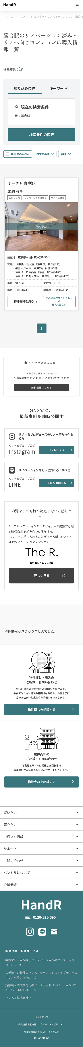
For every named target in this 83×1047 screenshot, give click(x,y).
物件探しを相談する (42, 709)
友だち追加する (56, 483)
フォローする (57, 450)
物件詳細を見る (24, 301)
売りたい (10, 824)
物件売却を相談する (42, 782)
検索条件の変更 (41, 134)
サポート (10, 848)
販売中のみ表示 (20, 154)
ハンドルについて (17, 872)
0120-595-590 (44, 917)
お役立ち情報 (13, 836)
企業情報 (10, 884)
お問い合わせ (13, 860)
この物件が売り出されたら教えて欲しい (59, 301)
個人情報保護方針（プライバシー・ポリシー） (41, 1024)
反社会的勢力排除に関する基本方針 (41, 1031)
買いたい (10, 812)
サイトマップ (41, 1017)
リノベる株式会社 (17, 998)
